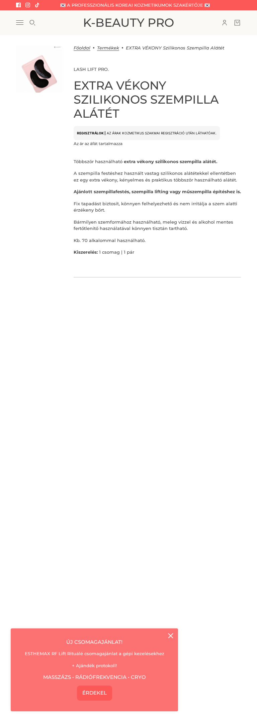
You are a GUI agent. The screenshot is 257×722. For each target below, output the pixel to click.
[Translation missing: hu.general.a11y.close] (170, 635)
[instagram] (27, 5)
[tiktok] (37, 5)
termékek (108, 48)
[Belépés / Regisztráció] (224, 22)
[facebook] (18, 5)
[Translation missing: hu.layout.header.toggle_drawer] (19, 22)
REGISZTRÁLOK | (91, 133)
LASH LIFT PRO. (91, 69)
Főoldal (82, 48)
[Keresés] (32, 22)
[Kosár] (237, 22)
